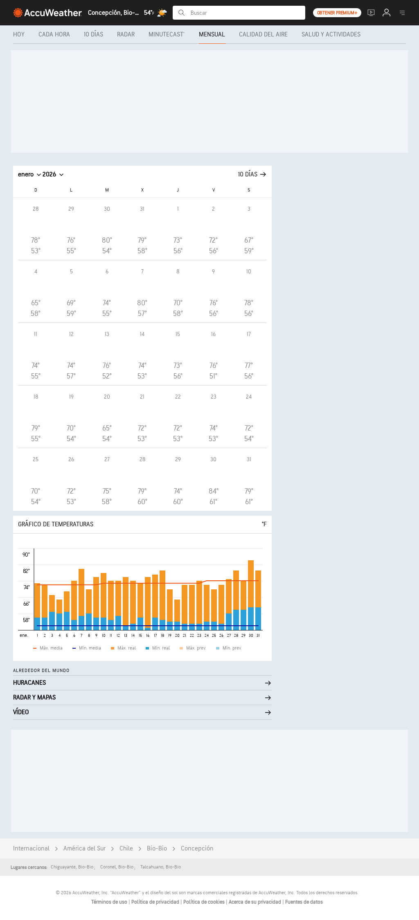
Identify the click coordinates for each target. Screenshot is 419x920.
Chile (126, 848)
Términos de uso (109, 902)
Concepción (197, 848)
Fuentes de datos (304, 902)
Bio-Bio (157, 848)
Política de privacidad (155, 902)
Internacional (31, 848)
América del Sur (84, 848)
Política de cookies (204, 902)
